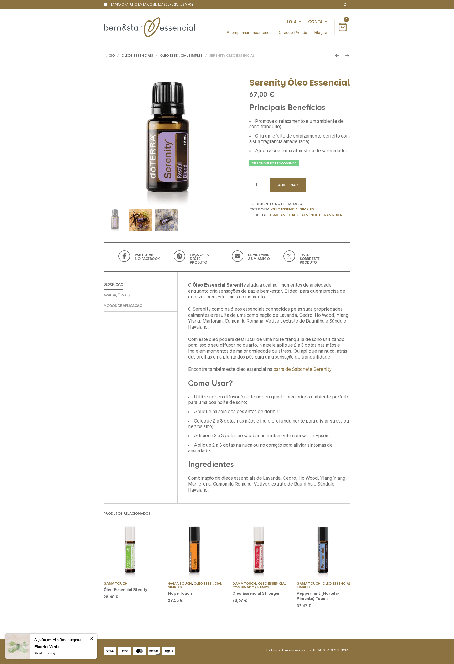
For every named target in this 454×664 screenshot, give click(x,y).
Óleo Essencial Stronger (256, 593)
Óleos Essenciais (137, 56)
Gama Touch (115, 584)
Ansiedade (290, 215)
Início (109, 56)
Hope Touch (180, 593)
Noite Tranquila (326, 215)
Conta (315, 21)
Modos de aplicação (123, 306)
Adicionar (288, 185)
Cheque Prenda (293, 32)
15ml (274, 215)
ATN (304, 215)
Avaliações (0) (117, 295)
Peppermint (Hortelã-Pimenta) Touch (318, 596)
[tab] (140, 285)
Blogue (320, 32)
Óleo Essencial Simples (181, 56)
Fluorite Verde (46, 647)
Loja (292, 21)
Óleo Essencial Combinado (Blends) (259, 585)
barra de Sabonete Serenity (302, 369)
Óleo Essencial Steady (125, 589)
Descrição (113, 284)
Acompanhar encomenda (249, 32)
